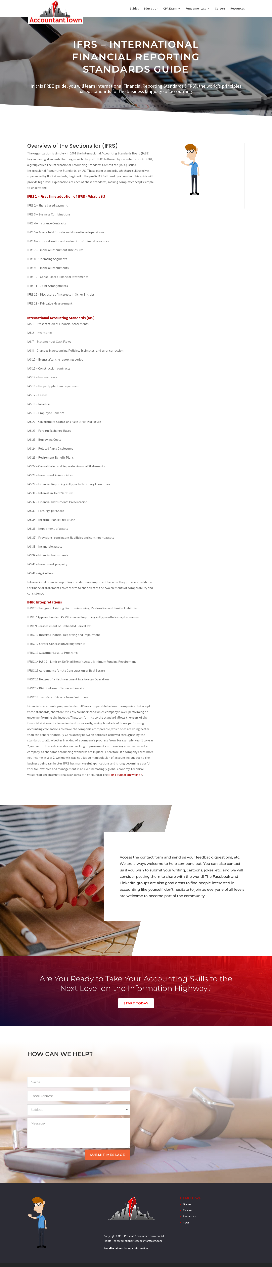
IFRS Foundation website (125, 775)
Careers (220, 8)
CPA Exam (170, 8)
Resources (237, 8)
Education (151, 8)
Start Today (136, 1003)
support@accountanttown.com (143, 1241)
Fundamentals (196, 8)
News (186, 1222)
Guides (134, 8)
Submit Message (107, 1155)
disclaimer (116, 1248)
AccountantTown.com (147, 1236)
